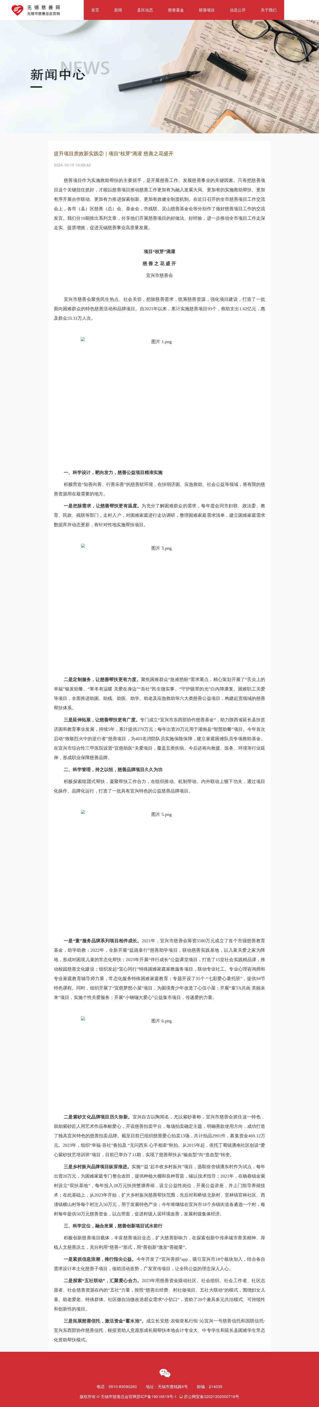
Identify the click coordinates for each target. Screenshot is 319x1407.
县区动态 (145, 10)
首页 (95, 10)
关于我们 (269, 10)
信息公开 (238, 10)
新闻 (118, 10)
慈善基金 (176, 10)
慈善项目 (207, 10)
